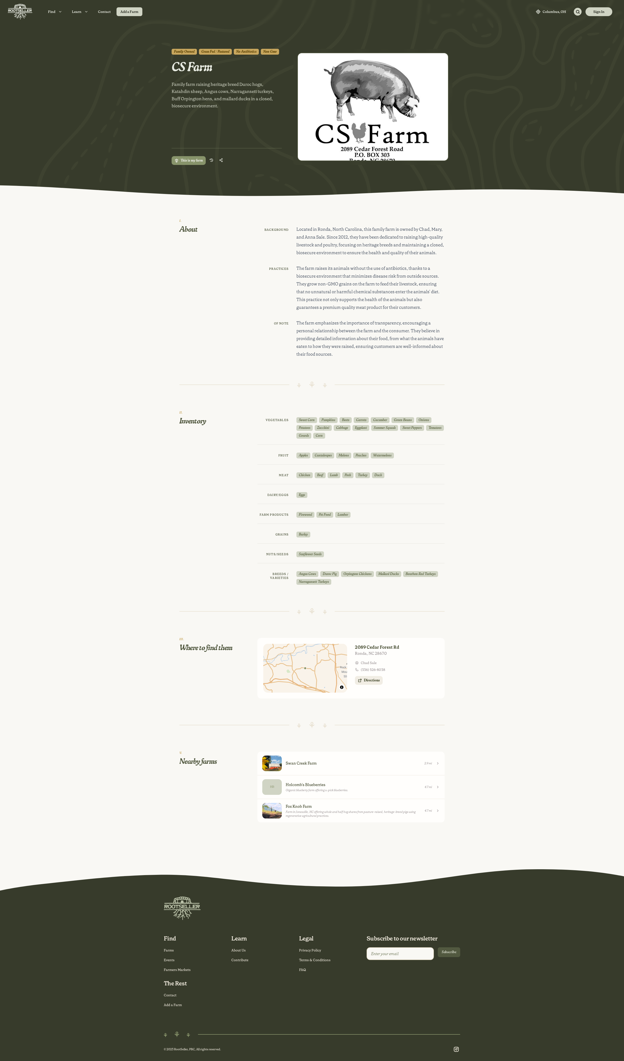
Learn (76, 12)
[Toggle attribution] (342, 687)
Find (51, 12)
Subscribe (449, 952)
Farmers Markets (177, 970)
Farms (169, 950)
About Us (238, 950)
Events (169, 960)
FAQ (302, 970)
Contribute (239, 960)
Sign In (598, 12)
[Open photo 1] (372, 107)
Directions (372, 680)
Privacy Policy (310, 950)
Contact (104, 12)
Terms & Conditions (315, 960)
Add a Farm (129, 12)
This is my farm (192, 160)
